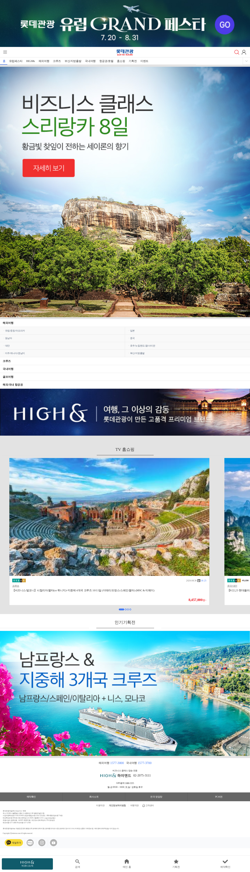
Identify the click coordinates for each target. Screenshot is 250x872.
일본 (132, 330)
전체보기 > (244, 310)
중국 (132, 338)
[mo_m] (125, 206)
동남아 (8, 338)
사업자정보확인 (49, 818)
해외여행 (44, 61)
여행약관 (134, 805)
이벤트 (144, 61)
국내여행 (90, 61)
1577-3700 (145, 763)
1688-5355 (129, 783)
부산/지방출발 (73, 61)
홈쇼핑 (121, 61)
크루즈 (57, 61)
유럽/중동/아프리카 (15, 330)
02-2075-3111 (142, 775)
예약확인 (31, 796)
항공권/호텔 (106, 61)
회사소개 (93, 796)
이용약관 (100, 805)
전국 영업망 (156, 796)
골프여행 (8, 376)
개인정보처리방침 (117, 805)
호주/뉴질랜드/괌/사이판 (142, 345)
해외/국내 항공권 (13, 384)
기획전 (133, 61)
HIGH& (30, 61)
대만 (7, 345)
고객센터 (149, 805)
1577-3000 (117, 763)
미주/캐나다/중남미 (15, 353)
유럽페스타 (16, 61)
